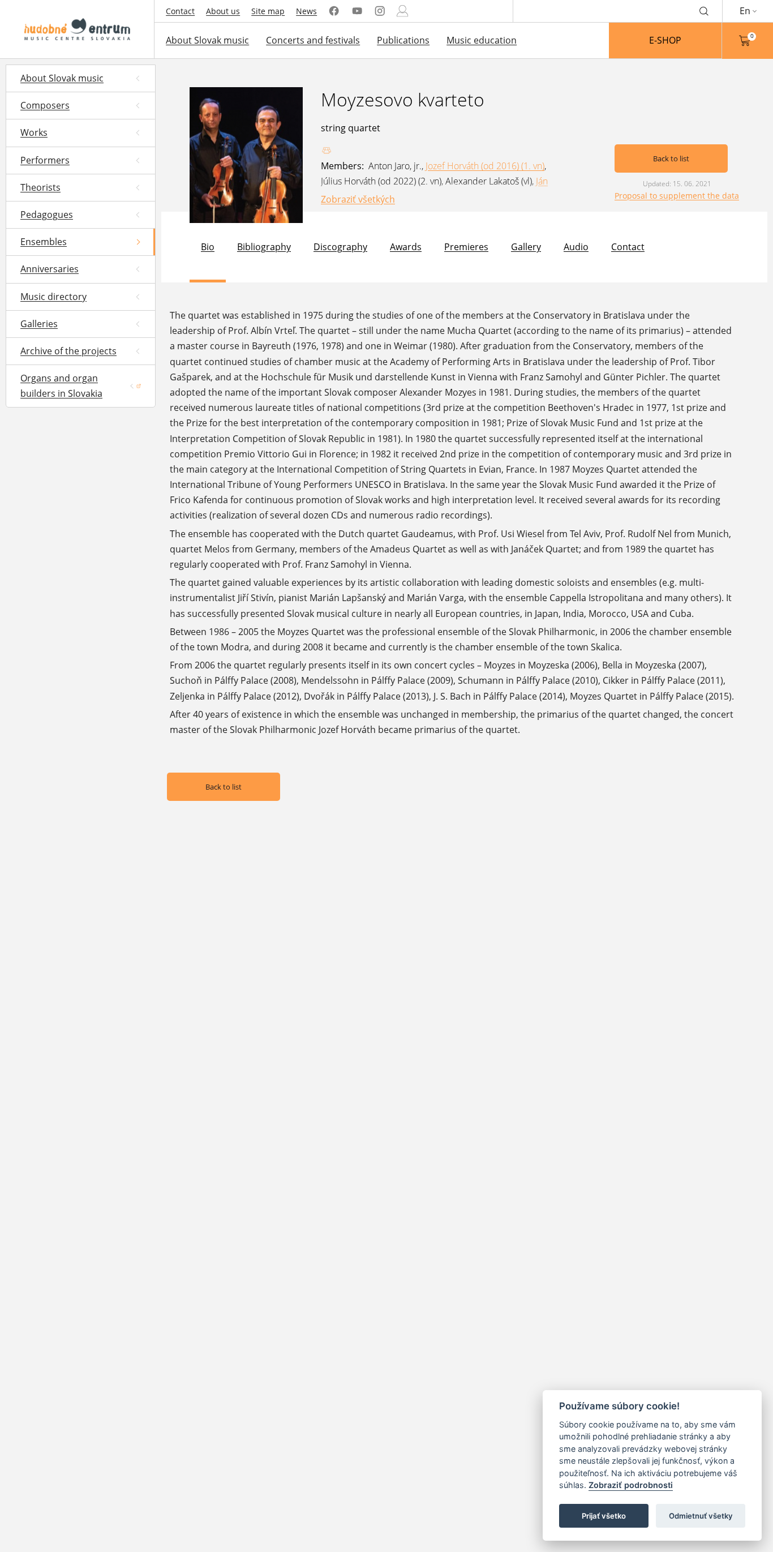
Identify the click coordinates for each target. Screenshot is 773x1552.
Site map (268, 11)
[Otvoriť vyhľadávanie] (704, 10)
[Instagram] (379, 11)
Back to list (671, 158)
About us (223, 11)
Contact (180, 11)
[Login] (402, 11)
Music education (481, 40)
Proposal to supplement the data (677, 195)
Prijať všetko (604, 1515)
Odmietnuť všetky (701, 1515)
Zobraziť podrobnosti (631, 1485)
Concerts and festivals (313, 40)
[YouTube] (357, 11)
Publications (403, 40)
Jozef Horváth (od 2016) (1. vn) (485, 166)
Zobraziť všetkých (358, 199)
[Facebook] (334, 11)
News (306, 11)
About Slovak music (207, 40)
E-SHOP (665, 40)
